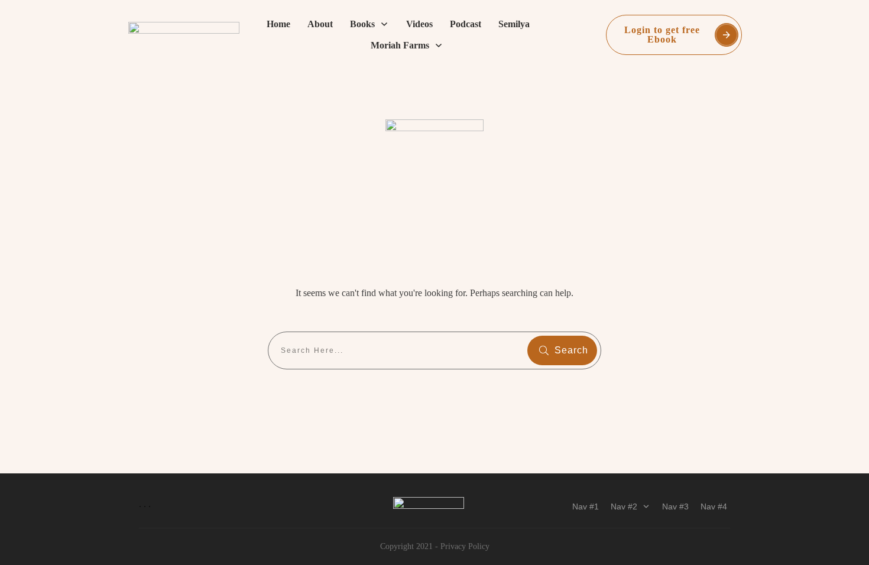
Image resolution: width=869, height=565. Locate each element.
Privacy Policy (464, 546)
